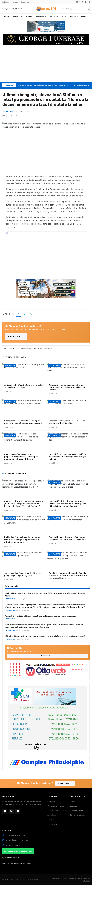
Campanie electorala (55, 806)
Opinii (83, 16)
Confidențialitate (76, 810)
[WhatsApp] (12, 115)
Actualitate (17, 16)
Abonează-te (14, 336)
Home (6, 16)
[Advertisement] (46, 63)
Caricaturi (51, 801)
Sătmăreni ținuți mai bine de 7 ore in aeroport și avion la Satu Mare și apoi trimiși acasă (45, 636)
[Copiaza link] (16, 115)
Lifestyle (74, 16)
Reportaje (54, 16)
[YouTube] (85, 2)
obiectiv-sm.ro (13, 845)
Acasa (4, 348)
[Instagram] (89, 2)
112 (43, 863)
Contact (16, 2)
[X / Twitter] (8, 115)
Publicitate (6, 2)
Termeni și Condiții (77, 815)
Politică (29, 16)
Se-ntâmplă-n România (56, 810)
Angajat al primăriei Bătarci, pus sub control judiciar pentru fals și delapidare (40, 616)
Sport (64, 16)
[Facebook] (82, 2)
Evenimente (41, 16)
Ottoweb (86, 881)
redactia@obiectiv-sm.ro (17, 840)
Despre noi (25, 2)
